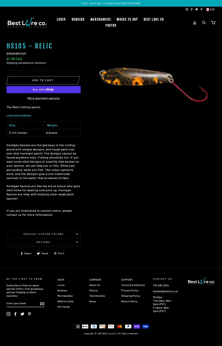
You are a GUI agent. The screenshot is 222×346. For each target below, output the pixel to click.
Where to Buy (127, 19)
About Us (94, 285)
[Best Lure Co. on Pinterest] (29, 314)
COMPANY (95, 279)
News (92, 301)
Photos (111, 25)
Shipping (12, 62)
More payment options (44, 98)
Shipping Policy (130, 295)
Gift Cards (64, 306)
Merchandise (101, 19)
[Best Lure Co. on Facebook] (15, 314)
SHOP (61, 279)
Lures (61, 19)
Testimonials (97, 295)
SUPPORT (127, 279)
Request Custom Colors (44, 234)
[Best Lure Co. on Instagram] (8, 314)
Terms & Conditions (133, 285)
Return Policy (129, 301)
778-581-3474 (161, 285)
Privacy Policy (129, 290)
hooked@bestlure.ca (165, 291)
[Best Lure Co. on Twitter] (22, 314)
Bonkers (78, 19)
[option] (111, 3)
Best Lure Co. (154, 19)
